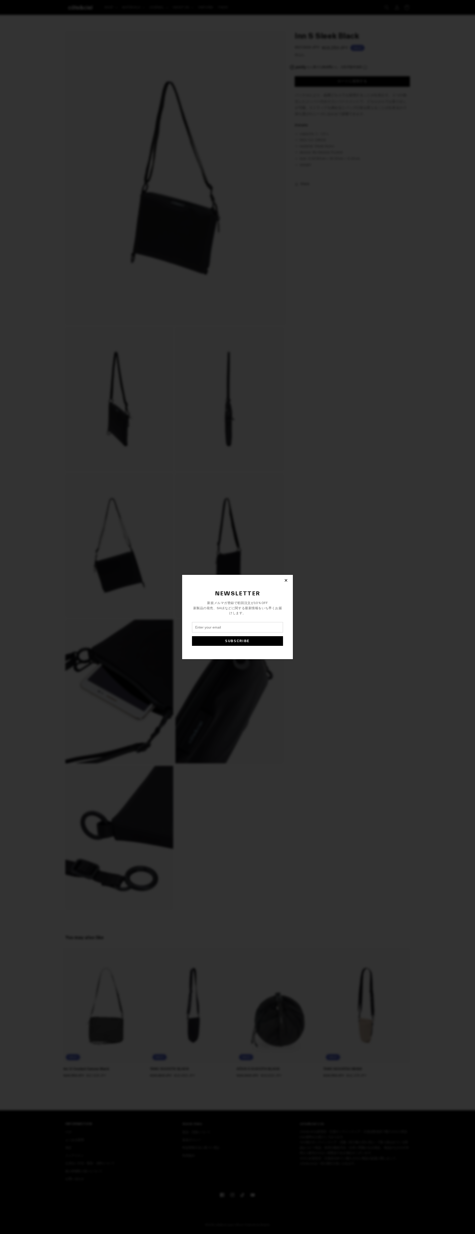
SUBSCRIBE (237, 641)
